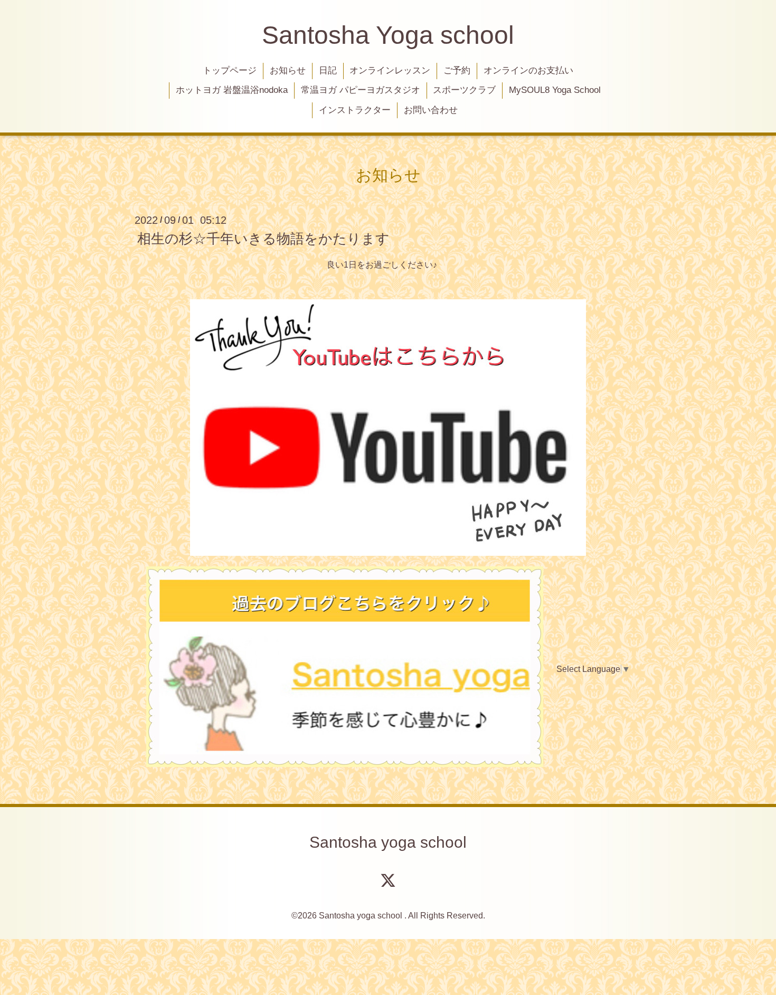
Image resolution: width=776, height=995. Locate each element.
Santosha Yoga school (388, 35)
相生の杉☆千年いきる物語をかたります (263, 239)
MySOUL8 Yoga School (555, 90)
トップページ (230, 70)
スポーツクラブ (464, 90)
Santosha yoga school (388, 842)
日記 (328, 70)
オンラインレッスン (389, 70)
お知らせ (288, 70)
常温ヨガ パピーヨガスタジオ (360, 90)
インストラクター (355, 110)
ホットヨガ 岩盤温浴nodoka (232, 90)
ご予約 (456, 70)
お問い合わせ (431, 110)
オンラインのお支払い (528, 70)
